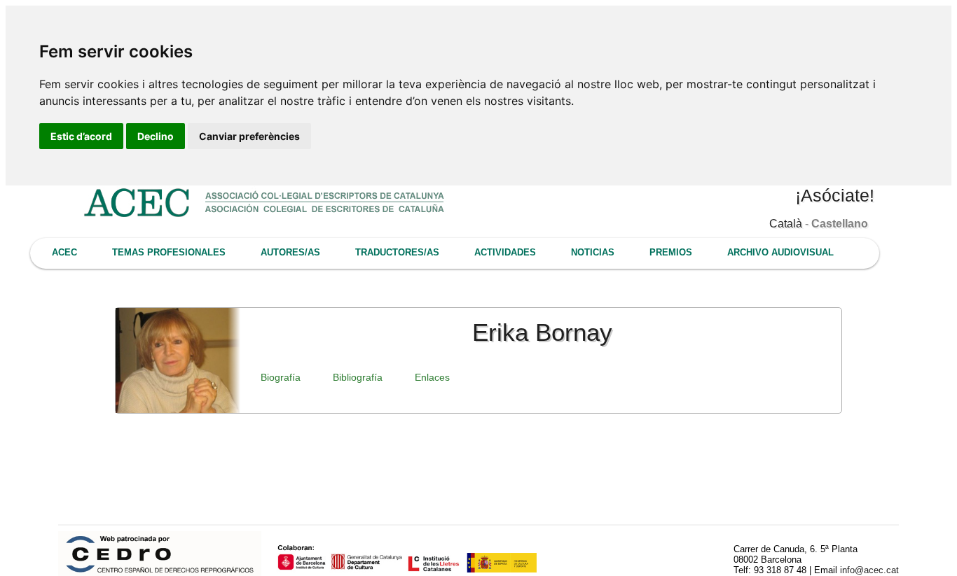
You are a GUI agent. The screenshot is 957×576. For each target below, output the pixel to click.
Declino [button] (155, 136)
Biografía (281, 377)
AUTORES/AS (290, 252)
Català (785, 224)
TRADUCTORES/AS (397, 252)
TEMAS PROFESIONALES (169, 252)
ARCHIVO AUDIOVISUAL (780, 252)
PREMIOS (670, 252)
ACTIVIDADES (505, 252)
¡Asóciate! (834, 195)
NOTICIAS (592, 252)
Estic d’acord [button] (81, 136)
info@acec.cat (869, 570)
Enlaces (432, 377)
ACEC (64, 252)
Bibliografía (358, 377)
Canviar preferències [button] (249, 136)
